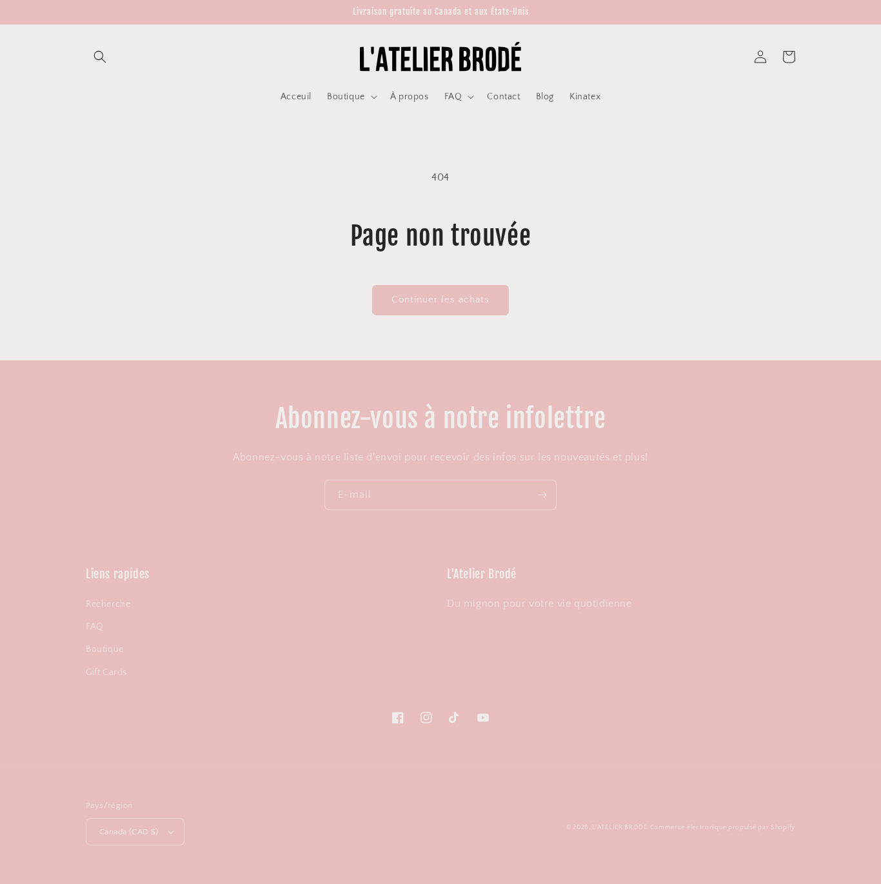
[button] (100, 57)
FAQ (95, 627)
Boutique (105, 649)
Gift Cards (106, 672)
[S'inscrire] (542, 495)
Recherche (108, 604)
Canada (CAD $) (129, 831)
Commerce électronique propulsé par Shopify (722, 827)
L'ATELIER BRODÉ (620, 827)
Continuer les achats (440, 299)
